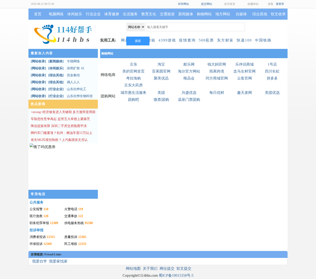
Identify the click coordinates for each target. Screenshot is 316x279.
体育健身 (111, 14)
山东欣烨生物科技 (80, 96)
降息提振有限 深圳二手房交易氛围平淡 (59, 126)
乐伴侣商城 (244, 64)
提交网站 (206, 4)
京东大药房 (133, 85)
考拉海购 (133, 78)
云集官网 (244, 78)
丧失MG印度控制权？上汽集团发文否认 (59, 140)
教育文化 (148, 14)
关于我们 (150, 268)
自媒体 (241, 14)
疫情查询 (187, 40)
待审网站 (183, 4)
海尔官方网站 (189, 71)
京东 (133, 64)
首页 (37, 14)
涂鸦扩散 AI (75, 68)
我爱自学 (39, 261)
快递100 (244, 40)
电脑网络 (56, 14)
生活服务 (130, 14)
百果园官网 (161, 71)
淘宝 (161, 64)
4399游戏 (167, 40)
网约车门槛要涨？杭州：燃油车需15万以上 (61, 133)
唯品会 (189, 78)
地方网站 (222, 14)
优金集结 (73, 75)
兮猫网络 (73, 61)
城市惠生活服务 (133, 93)
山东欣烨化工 (76, 89)
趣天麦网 (244, 93)
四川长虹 (272, 71)
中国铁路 (263, 40)
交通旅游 (167, 14)
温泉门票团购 (189, 99)
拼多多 (272, 78)
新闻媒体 (185, 14)
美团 (161, 93)
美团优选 (272, 93)
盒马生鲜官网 (244, 71)
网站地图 (133, 268)
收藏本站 (253, 4)
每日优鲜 (216, 93)
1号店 (272, 64)
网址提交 (167, 268)
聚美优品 (161, 78)
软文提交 (184, 268)
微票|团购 (161, 99)
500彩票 (206, 40)
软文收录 (278, 14)
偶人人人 (73, 82)
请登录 (280, 4)
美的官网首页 (133, 71)
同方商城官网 (217, 78)
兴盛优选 (189, 93)
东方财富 (225, 40)
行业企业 (93, 14)
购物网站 (204, 14)
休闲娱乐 (74, 14)
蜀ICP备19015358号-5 (176, 275)
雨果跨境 (216, 71)
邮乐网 (189, 64)
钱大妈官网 (217, 64)
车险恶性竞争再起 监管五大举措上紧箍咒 (60, 119)
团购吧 (133, 99)
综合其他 (259, 14)
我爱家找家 (58, 261)
